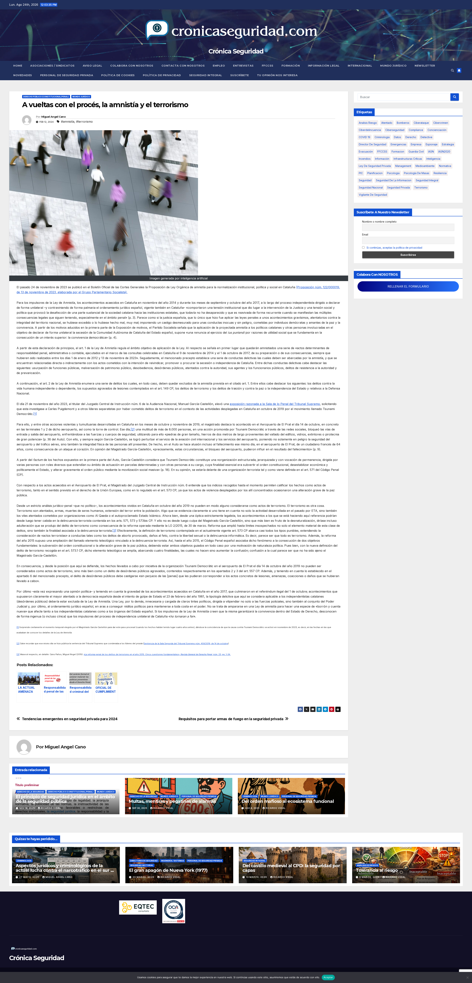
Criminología (250, 796)
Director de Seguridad (372, 144)
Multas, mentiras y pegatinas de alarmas (172, 801)
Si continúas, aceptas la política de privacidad (394, 247)
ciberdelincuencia (370, 129)
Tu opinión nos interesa (277, 75)
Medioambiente (425, 165)
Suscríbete (239, 75)
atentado (386, 122)
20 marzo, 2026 (144, 877)
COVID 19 (364, 137)
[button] (452, 70)
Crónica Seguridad (236, 51)
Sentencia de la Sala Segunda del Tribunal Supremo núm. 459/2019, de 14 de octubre (186, 643)
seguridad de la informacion (393, 180)
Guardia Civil (416, 151)
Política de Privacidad (162, 75)
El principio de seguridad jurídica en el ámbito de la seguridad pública (65, 799)
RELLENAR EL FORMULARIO (408, 286)
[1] (35, 414)
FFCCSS (267, 65)
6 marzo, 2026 (369, 877)
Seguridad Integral (205, 75)
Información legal (324, 65)
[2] (133, 429)
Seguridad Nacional (371, 187)
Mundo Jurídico (393, 65)
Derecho (410, 137)
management (403, 165)
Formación (291, 65)
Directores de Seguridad (144, 861)
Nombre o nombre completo (379, 221)
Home (17, 65)
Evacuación (366, 151)
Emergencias (398, 144)
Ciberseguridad (394, 129)
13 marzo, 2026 (257, 877)
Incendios (365, 158)
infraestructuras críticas (408, 158)
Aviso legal (92, 65)
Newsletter (425, 65)
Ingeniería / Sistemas (172, 861)
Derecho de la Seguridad (30, 792)
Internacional (360, 65)
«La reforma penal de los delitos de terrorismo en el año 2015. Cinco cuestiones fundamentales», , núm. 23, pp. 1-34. (157, 654)
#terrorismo (84, 121)
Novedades (22, 75)
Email (365, 234)
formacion (398, 151)
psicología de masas (416, 173)
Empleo (219, 65)
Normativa (445, 165)
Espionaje (432, 144)
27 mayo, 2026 (29, 877)
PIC (361, 173)
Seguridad (365, 180)
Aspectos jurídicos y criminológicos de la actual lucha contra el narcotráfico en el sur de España (66, 870)
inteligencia (433, 158)
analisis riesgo (368, 122)
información (382, 158)
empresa (416, 144)
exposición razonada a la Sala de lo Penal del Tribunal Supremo (275, 404)
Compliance (416, 129)
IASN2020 (444, 151)
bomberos (403, 122)
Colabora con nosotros (131, 65)
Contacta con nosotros (183, 65)
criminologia (382, 137)
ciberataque (421, 122)
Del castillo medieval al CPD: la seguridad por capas (291, 868)
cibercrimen (440, 122)
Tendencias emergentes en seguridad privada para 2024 (69, 719)
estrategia (448, 144)
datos (397, 137)
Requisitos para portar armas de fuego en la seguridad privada (231, 719)
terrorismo (421, 187)
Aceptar (328, 977)
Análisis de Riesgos (367, 865)
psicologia (393, 173)
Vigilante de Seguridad (373, 194)
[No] (467, 977)
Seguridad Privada (398, 187)
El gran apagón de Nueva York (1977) (168, 870)
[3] (114, 530)
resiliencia (440, 173)
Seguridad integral (427, 180)
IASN (431, 151)
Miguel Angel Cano (53, 116)
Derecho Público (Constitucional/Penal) (46, 97)
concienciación (437, 129)
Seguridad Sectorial (141, 865)
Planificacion (375, 173)
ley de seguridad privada (375, 165)
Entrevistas (243, 65)
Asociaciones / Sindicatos (52, 65)
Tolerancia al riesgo (377, 870)
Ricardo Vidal (51, 808)
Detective (426, 137)
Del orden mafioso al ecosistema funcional (288, 801)
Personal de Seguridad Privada (66, 75)
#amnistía (67, 121)
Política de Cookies (118, 75)
